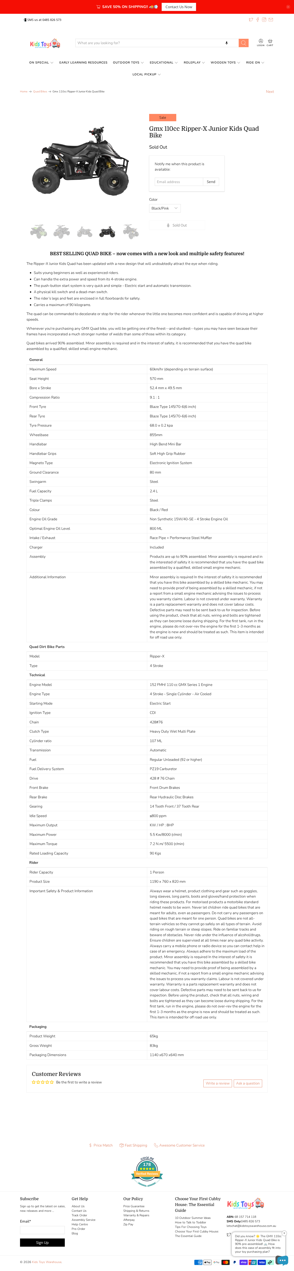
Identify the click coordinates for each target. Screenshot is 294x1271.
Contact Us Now (179, 6)
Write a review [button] (218, 1083)
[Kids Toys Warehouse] (44, 43)
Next (270, 91)
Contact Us (79, 1211)
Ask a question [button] (248, 1083)
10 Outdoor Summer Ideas (193, 1218)
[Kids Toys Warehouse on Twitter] (251, 19)
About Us (78, 1206)
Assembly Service (83, 1220)
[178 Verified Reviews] (147, 1188)
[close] (288, 7)
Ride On (253, 63)
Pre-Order (78, 1229)
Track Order (79, 1215)
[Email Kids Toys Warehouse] (271, 19)
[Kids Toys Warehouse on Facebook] (257, 19)
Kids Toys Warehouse (46, 1262)
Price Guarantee (133, 1206)
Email (25, 1221)
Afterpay (129, 1220)
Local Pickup (144, 74)
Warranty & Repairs (136, 1215)
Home (24, 91)
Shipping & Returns (136, 1211)
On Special (39, 63)
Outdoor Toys (126, 63)
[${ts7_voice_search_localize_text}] (226, 43)
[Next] (133, 160)
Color (153, 199)
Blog (75, 1233)
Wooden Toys (223, 63)
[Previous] (32, 160)
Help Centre (80, 1224)
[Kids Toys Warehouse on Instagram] (264, 19)
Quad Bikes (40, 91)
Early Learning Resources (83, 63)
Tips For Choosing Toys (191, 1227)
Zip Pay (128, 1224)
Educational (161, 63)
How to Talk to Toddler (190, 1222)
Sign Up (42, 1242)
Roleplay (192, 63)
